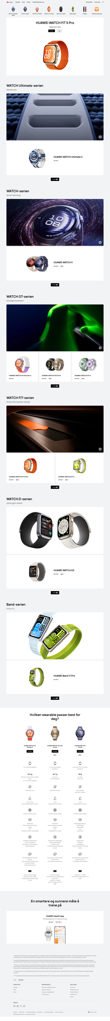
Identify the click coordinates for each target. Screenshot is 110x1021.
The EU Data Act (45, 994)
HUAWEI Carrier (73, 994)
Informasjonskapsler (48, 1012)
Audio (14, 989)
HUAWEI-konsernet (74, 989)
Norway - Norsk (93, 1012)
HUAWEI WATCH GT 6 (83, 376)
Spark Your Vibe (55, 27)
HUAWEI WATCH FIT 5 (66, 477)
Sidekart (15, 1012)
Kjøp (59, 31)
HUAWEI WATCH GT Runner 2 (20, 376)
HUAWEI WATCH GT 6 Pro (51, 376)
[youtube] (24, 1006)
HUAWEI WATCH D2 (64, 570)
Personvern (39, 1012)
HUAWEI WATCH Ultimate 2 (68, 156)
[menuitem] (26, 987)
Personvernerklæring (30, 1012)
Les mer (52, 31)
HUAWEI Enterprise (74, 992)
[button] (103, 2)
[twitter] (18, 1006)
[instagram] (21, 1006)
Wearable (15, 987)
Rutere (15, 992)
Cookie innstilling (59, 1012)
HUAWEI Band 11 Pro (64, 675)
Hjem (14, 980)
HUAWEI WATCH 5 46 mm (80, 746)
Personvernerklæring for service (49, 987)
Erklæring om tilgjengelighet (48, 992)
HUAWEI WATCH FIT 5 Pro (55, 22)
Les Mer (30, 751)
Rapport (72, 996)
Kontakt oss (72, 987)
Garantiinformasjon (46, 989)
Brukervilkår (21, 1012)
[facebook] (14, 1006)
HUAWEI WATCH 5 (63, 262)
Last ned (57, 922)
